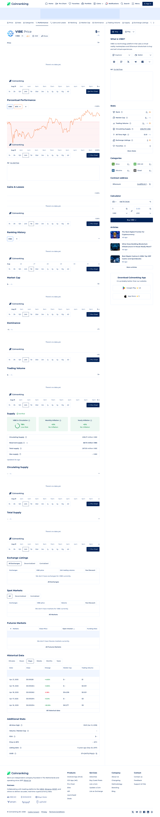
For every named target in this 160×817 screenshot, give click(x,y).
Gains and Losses (59, 23)
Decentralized (29, 563)
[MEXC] (11, 797)
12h (20, 92)
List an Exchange (96, 791)
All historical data (53, 710)
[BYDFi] (11, 802)
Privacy (44, 812)
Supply (127, 23)
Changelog (116, 780)
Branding (115, 788)
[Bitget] (41, 797)
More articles (132, 267)
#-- (23, 36)
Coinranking (19, 3)
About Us (27, 780)
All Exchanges (14, 563)
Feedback (138, 780)
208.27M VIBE (145, 129)
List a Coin (93, 784)
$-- (146, 118)
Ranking (73, 23)
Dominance (99, 23)
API (68, 791)
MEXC (42, 789)
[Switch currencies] (131, 211)
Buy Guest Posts (95, 780)
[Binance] (26, 797)
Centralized (44, 563)
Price (11, 23)
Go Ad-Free (14, 163)
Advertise (93, 777)
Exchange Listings (141, 23)
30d (36, 92)
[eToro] (26, 802)
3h (14, 92)
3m (42, 92)
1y (48, 92)
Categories (29, 23)
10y (62, 92)
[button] (120, 164)
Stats (19, 23)
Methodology (117, 784)
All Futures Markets (53, 647)
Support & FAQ (140, 784)
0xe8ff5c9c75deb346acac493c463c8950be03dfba (142, 184)
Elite (69, 788)
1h (9, 92)
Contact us (138, 777)
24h (25, 92)
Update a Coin (95, 788)
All (68, 92)
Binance (48, 789)
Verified (22, 414)
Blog (113, 791)
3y (52, 92)
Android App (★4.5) (75, 777)
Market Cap (85, 23)
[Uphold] (41, 802)
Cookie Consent (33, 812)
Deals (69, 799)
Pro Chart (71, 784)
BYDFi (54, 789)
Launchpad (71, 795)
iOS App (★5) (72, 780)
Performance (43, 23)
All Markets (53, 615)
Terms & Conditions (57, 812)
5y (57, 92)
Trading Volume (114, 23)
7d (31, 92)
